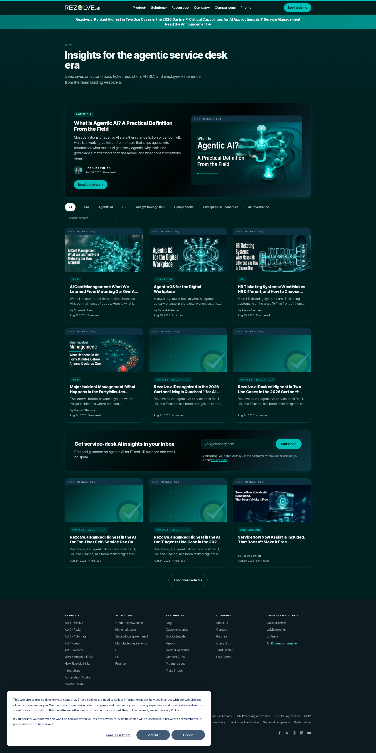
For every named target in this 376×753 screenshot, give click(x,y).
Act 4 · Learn (73, 643)
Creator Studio (74, 684)
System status (302, 722)
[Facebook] (280, 733)
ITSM (85, 207)
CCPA (307, 716)
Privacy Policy (219, 460)
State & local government (131, 636)
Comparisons (225, 7)
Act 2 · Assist (73, 629)
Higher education (126, 629)
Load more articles (188, 580)
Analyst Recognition (150, 207)
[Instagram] (294, 733)
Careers (221, 629)
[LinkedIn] (302, 733)
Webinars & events (177, 650)
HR (124, 207)
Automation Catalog (78, 677)
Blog (169, 623)
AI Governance (258, 207)
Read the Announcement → (188, 24)
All (70, 207)
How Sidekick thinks (77, 663)
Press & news (174, 670)
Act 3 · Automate (75, 636)
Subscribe (288, 444)
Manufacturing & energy (131, 643)
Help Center (224, 657)
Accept (153, 735)
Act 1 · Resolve (74, 623)
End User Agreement (287, 716)
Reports (171, 643)
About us (222, 623)
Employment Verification (244, 722)
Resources (179, 7)
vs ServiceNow (276, 623)
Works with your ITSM (79, 657)
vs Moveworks (276, 629)
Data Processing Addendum (253, 716)
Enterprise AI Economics (220, 207)
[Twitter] (287, 733)
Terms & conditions (220, 716)
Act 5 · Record (74, 650)
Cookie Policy (217, 722)
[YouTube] (309, 733)
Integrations (72, 670)
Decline (188, 735)
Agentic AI (105, 207)
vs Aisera (272, 636)
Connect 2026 (175, 657)
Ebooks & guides (176, 636)
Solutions (158, 7)
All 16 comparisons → (282, 643)
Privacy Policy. (169, 710)
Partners (221, 636)
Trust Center (224, 650)
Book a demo (297, 7)
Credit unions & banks (129, 623)
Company (201, 7)
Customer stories (177, 629)
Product (139, 7)
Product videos (175, 663)
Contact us (223, 643)
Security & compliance (276, 722)
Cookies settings (118, 735)
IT (116, 650)
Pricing (246, 7)
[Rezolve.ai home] (82, 7)
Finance (120, 663)
